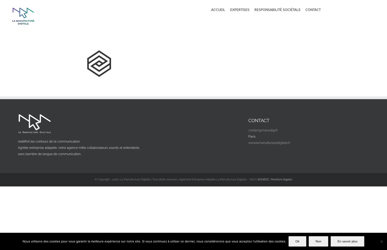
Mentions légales (281, 179)
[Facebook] (253, 153)
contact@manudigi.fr (263, 130)
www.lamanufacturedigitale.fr (269, 143)
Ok (297, 241)
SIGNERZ (263, 179)
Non (318, 241)
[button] (327, 9)
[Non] (381, 241)
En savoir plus (347, 241)
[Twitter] (263, 153)
